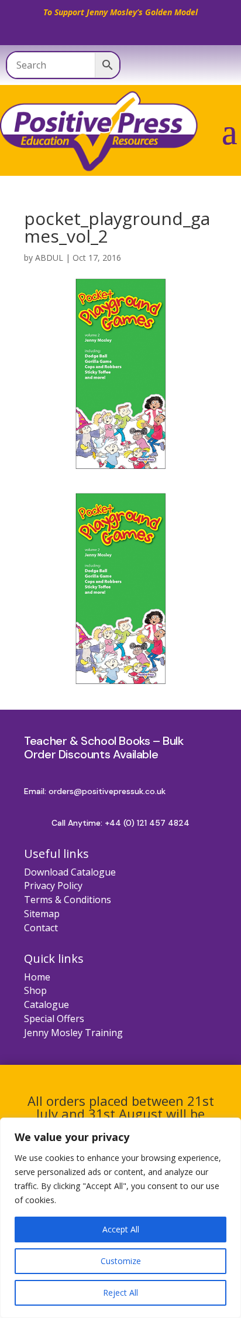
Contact (41, 927)
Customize (121, 1260)
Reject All (120, 1292)
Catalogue (46, 1004)
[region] (120, 1218)
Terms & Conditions (67, 899)
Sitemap (42, 913)
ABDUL (49, 257)
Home (37, 976)
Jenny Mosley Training (73, 1032)
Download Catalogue (70, 872)
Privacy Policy (53, 885)
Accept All (120, 1229)
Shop (35, 990)
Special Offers (54, 1018)
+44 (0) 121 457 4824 (147, 823)
